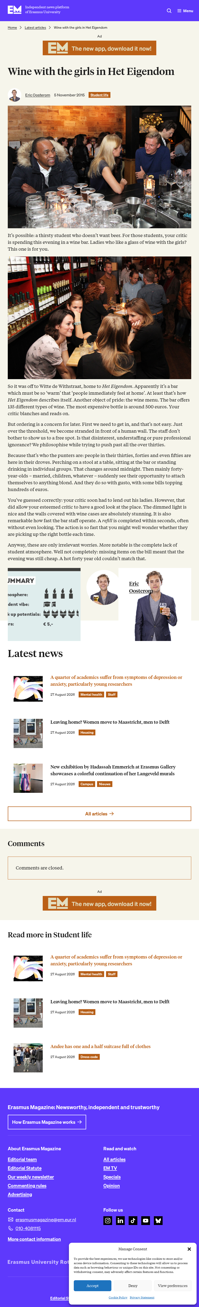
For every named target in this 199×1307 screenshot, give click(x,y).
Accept (93, 1286)
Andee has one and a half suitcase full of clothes (100, 1046)
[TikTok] (133, 1220)
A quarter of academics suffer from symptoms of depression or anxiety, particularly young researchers (116, 681)
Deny (132, 1286)
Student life (99, 95)
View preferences (173, 1286)
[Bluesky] (158, 1220)
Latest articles (35, 27)
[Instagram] (107, 1220)
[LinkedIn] (120, 1220)
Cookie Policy (118, 1297)
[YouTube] (145, 1220)
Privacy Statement (142, 1297)
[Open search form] (169, 11)
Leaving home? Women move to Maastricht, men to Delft (110, 722)
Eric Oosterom (37, 95)
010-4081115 (28, 1228)
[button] (189, 1249)
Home (12, 27)
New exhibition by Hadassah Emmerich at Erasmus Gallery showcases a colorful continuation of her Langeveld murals (113, 770)
